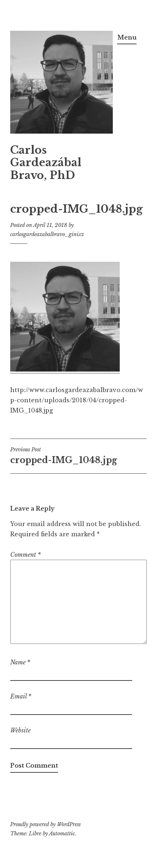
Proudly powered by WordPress (45, 824)
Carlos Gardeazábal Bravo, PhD (45, 162)
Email (20, 696)
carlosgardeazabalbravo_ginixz (47, 234)
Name (20, 662)
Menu (127, 37)
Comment (25, 554)
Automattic (62, 833)
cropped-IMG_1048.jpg (63, 455)
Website (20, 730)
